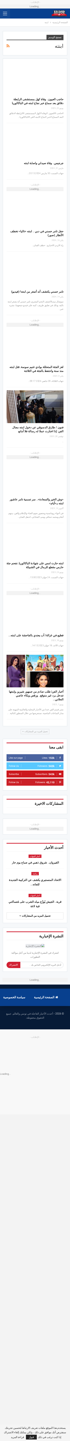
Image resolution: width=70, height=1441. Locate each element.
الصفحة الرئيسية (44, 997)
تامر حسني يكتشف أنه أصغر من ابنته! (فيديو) (37, 291)
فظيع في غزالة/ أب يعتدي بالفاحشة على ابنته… (35, 635)
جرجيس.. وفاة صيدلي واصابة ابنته (43, 163)
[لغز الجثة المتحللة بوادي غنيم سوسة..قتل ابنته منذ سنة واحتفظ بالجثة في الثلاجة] (35, 346)
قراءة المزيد (17, 1437)
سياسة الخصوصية (14, 997)
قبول (31, 1437)
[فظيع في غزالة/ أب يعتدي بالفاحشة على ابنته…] (35, 614)
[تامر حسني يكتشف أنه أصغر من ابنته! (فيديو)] (35, 271)
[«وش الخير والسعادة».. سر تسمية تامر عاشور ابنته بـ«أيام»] (35, 478)
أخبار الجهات (35, 856)
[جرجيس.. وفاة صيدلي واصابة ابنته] (35, 142)
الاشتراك (13, 964)
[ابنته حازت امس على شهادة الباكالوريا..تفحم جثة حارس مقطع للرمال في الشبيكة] (35, 542)
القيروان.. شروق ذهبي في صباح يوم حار (35, 862)
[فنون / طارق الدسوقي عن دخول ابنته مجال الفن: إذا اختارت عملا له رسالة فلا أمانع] (35, 406)
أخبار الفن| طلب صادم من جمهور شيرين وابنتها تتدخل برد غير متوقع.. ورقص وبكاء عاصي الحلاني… (36, 695)
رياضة (35, 874)
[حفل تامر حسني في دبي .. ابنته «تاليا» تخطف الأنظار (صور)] (35, 210)
